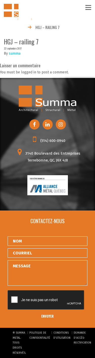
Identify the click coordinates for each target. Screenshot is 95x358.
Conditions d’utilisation (61, 335)
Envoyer (47, 316)
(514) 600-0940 (52, 140)
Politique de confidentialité (39, 335)
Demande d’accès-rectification (82, 338)
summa (15, 53)
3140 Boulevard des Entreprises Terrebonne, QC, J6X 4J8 (52, 156)
